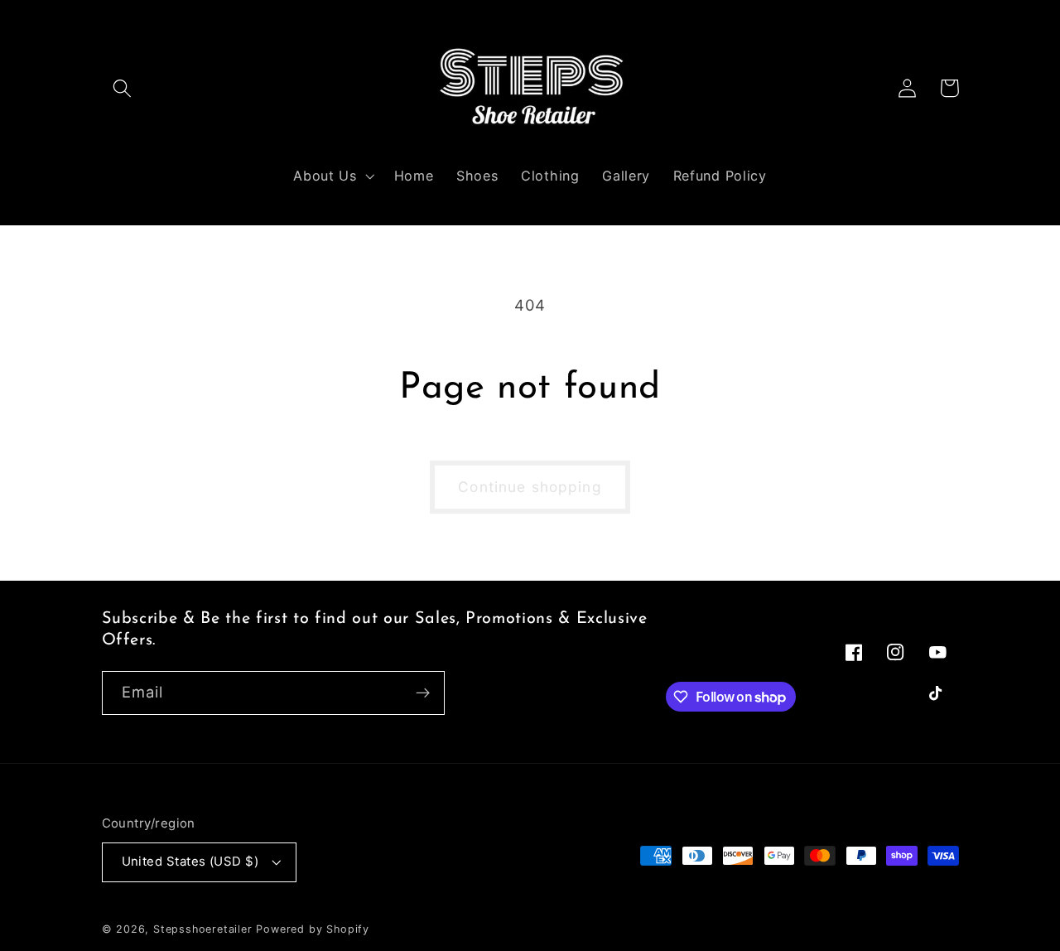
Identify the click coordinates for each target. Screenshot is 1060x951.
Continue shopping (530, 486)
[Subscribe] (423, 693)
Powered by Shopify (312, 929)
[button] (123, 88)
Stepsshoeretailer (203, 929)
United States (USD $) (190, 861)
